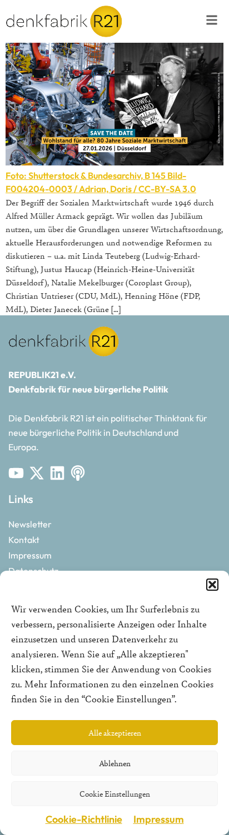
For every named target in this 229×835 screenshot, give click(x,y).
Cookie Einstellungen (114, 793)
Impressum (158, 819)
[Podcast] (78, 473)
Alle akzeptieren (114, 732)
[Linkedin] (57, 473)
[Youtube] (16, 473)
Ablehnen (115, 763)
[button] (212, 584)
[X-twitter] (36, 473)
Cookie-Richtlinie (84, 819)
